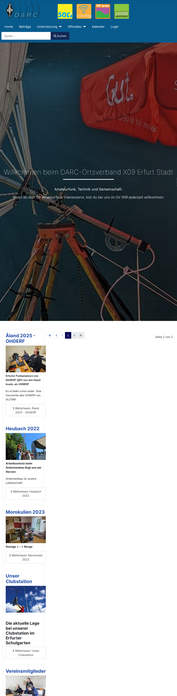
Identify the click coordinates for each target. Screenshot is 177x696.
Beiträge (25, 26)
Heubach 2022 (22, 428)
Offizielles (75, 26)
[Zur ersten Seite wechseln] (50, 335)
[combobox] (26, 36)
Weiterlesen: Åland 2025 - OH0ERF (26, 410)
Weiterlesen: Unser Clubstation (26, 653)
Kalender (98, 26)
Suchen (61, 36)
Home (8, 26)
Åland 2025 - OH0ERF (20, 338)
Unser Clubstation (19, 578)
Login (115, 26)
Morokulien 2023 (25, 512)
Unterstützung (47, 26)
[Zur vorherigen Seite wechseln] (56, 335)
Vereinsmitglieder (26, 671)
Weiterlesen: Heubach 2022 (26, 493)
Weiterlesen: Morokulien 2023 (27, 557)
